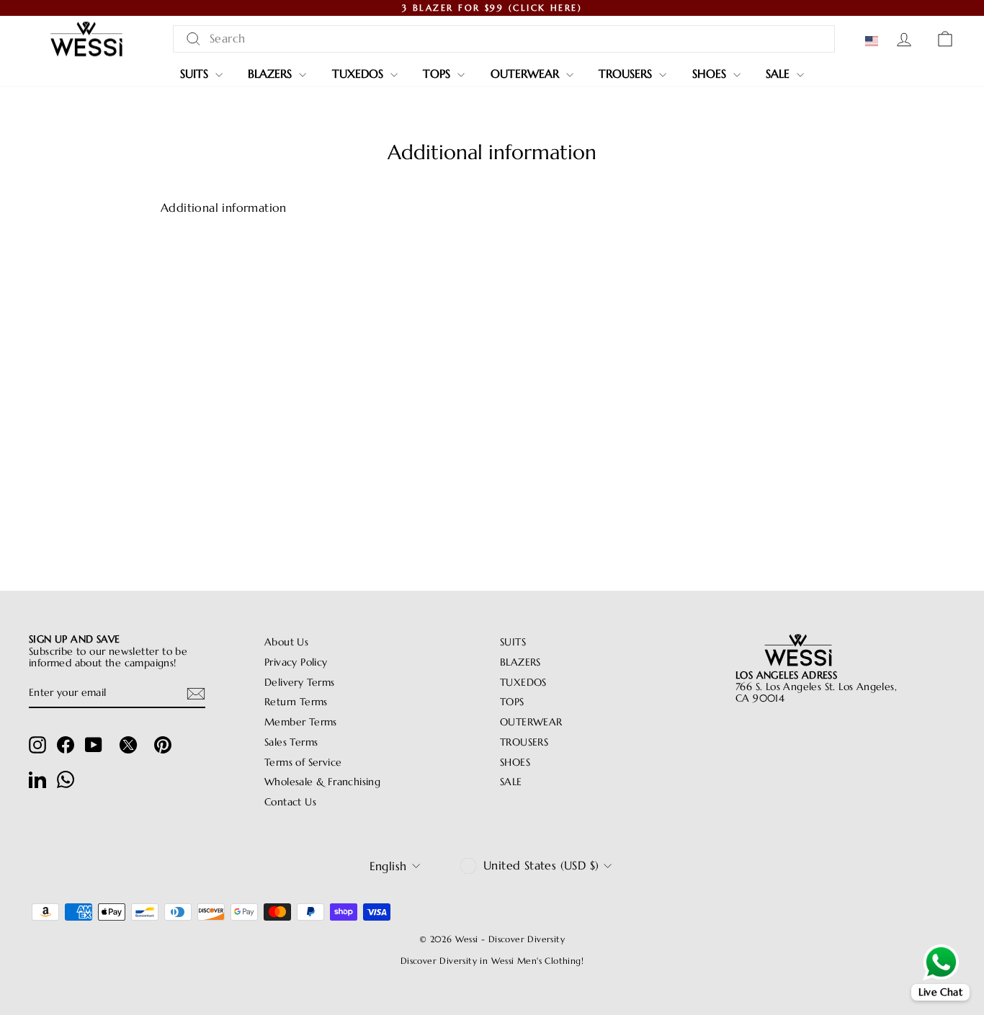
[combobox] (504, 38)
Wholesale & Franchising (322, 782)
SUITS (196, 73)
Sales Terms (291, 742)
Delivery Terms (299, 682)
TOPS (438, 73)
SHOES (711, 73)
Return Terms (296, 702)
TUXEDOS (359, 73)
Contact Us (290, 802)
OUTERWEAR (527, 73)
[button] (874, 41)
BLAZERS (271, 73)
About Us (286, 642)
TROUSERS (627, 73)
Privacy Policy (296, 662)
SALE (779, 73)
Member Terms (300, 722)
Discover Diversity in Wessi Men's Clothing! (492, 960)
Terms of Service (302, 762)
